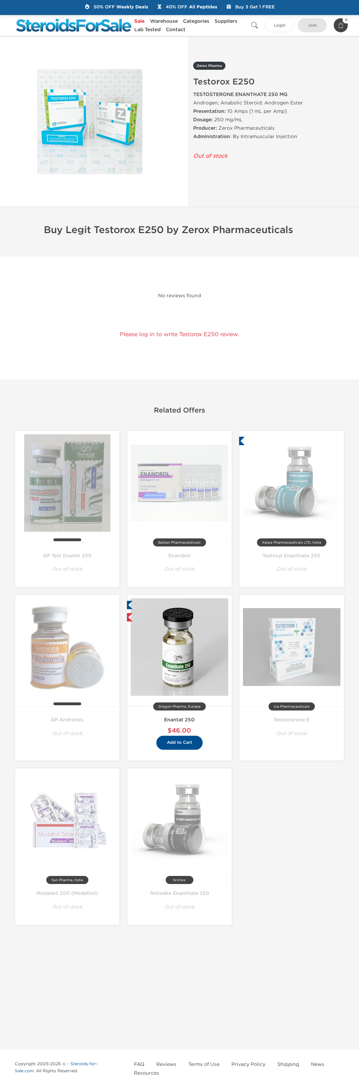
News (317, 1064)
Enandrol (179, 556)
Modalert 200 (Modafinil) (67, 893)
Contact (175, 30)
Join (312, 25)
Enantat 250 (179, 720)
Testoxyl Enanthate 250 (291, 556)
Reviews (166, 1064)
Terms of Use (203, 1064)
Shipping (288, 1064)
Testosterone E (291, 720)
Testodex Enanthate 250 (179, 893)
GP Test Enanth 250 (67, 556)
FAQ (139, 1064)
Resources (146, 1073)
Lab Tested (147, 30)
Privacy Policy (248, 1064)
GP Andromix (67, 720)
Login (279, 25)
